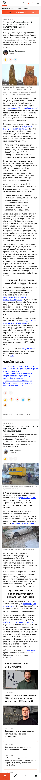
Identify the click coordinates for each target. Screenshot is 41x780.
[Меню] (38, 3)
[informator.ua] (4, 3)
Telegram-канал (28, 348)
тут (12, 356)
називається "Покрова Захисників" (22, 108)
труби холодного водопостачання (18, 622)
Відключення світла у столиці (25, 12)
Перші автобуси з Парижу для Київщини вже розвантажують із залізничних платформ (17, 383)
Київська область (8, 414)
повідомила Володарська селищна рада (17, 127)
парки (28, 414)
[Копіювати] (15, 60)
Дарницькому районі (27, 497)
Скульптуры (20, 414)
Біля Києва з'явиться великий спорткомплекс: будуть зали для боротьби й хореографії (17, 375)
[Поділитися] (11, 60)
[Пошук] (33, 3)
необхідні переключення (23, 523)
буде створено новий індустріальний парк (20, 321)
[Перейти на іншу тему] (28, 3)
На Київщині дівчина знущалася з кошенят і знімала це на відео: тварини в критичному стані (20, 368)
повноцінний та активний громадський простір (14, 298)
